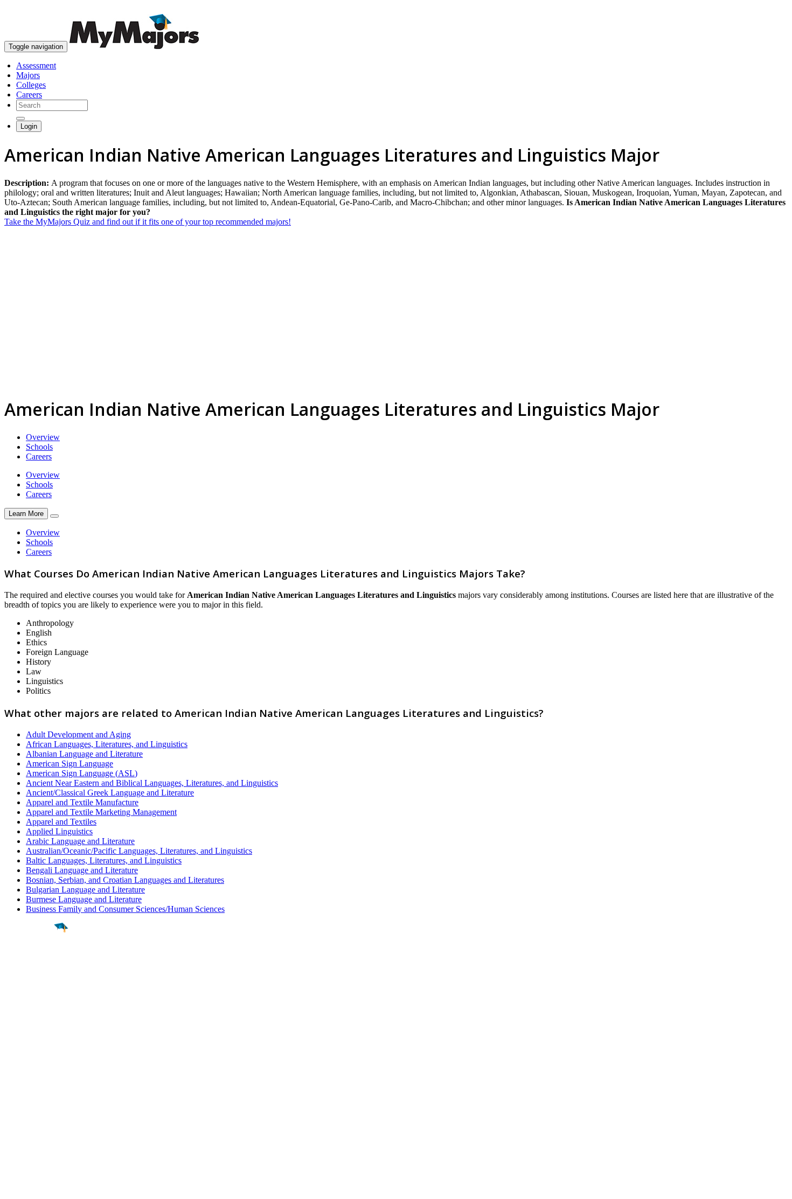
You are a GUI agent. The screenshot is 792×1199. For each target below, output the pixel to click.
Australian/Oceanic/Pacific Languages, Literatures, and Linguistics (139, 850)
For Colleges (26, 1092)
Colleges (31, 84)
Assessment (36, 65)
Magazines (22, 1101)
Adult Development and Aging (78, 734)
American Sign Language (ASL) (81, 773)
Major (29, 964)
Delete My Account (37, 1111)
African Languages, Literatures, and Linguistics (106, 744)
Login (28, 126)
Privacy (44, 1185)
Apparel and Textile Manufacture (82, 802)
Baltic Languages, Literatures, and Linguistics (104, 860)
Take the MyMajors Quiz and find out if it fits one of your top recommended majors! (147, 221)
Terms (14, 1185)
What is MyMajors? (38, 1072)
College (33, 987)
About (17, 1051)
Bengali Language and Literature (82, 870)
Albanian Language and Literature (84, 753)
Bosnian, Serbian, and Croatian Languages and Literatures (125, 879)
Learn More (26, 514)
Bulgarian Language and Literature (85, 889)
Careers (29, 94)
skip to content (766, 8)
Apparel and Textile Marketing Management (101, 812)
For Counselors (30, 1082)
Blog (12, 1121)
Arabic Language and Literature (80, 841)
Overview (43, 437)
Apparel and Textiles (61, 821)
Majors (28, 75)
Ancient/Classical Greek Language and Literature (110, 792)
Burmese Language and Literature (84, 899)
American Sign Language (69, 763)
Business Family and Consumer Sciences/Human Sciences (125, 909)
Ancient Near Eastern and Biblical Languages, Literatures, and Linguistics (152, 782)
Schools (39, 446)
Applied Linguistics (59, 831)
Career (31, 1011)
